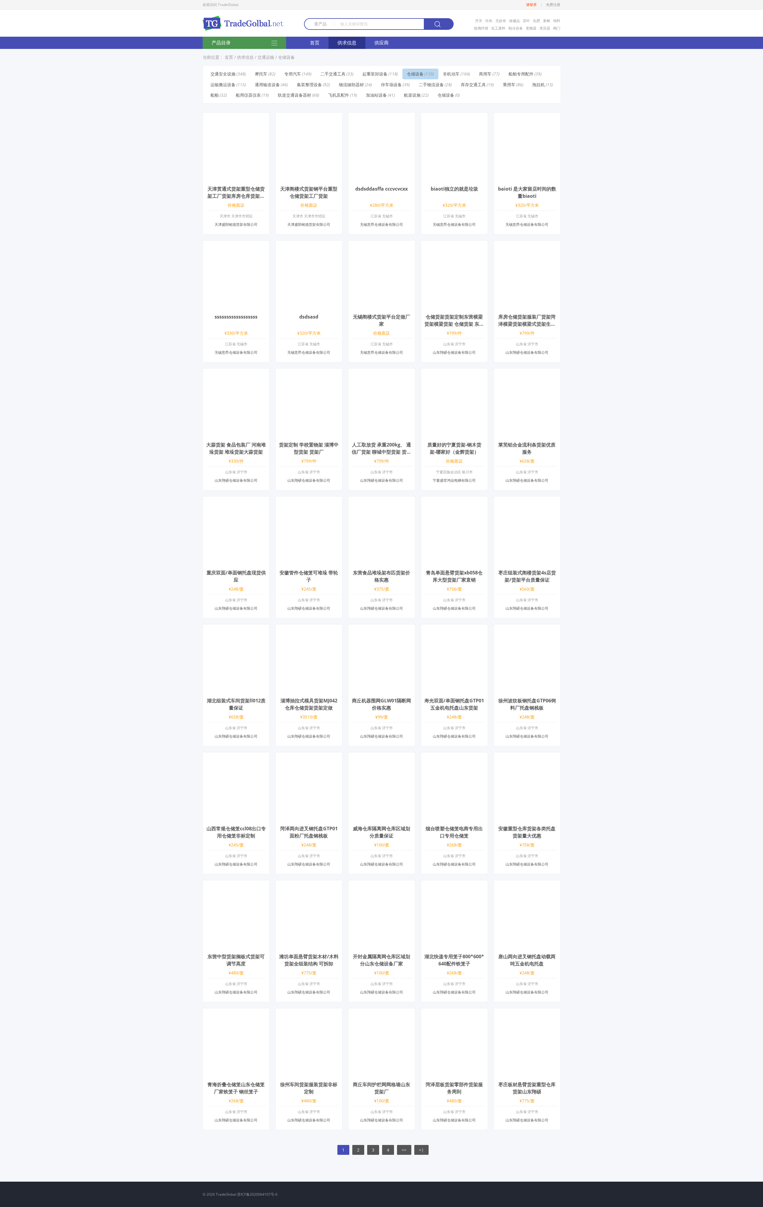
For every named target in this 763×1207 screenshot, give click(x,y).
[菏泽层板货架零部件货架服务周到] (454, 1073)
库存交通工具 (473, 84)
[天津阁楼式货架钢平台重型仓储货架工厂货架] (309, 177)
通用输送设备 (267, 84)
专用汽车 (292, 74)
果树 (546, 20)
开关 (478, 20)
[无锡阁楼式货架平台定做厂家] (381, 305)
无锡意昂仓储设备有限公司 (381, 224)
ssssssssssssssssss (236, 316)
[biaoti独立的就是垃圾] (454, 177)
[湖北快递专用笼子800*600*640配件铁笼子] (454, 945)
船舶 (214, 95)
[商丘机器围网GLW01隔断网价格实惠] (381, 689)
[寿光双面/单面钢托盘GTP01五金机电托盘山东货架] (454, 689)
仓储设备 (286, 57)
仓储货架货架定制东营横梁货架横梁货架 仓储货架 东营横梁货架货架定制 (454, 323)
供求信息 (346, 42)
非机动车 (451, 74)
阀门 (556, 28)
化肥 (536, 20)
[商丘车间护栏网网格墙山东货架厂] (381, 1073)
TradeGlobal (226, 1194)
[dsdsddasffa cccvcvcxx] (381, 177)
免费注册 (553, 5)
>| (421, 1150)
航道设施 (412, 95)
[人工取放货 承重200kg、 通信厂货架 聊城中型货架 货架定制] (381, 433)
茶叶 (526, 20)
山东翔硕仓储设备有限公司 (454, 352)
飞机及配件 (338, 95)
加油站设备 (376, 95)
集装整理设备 (309, 84)
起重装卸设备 (374, 74)
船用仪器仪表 (248, 95)
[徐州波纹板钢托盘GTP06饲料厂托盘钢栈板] (527, 689)
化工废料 (498, 28)
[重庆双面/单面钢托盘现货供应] (236, 561)
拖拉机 (538, 84)
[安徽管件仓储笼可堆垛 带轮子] (309, 561)
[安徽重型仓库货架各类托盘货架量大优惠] (527, 817)
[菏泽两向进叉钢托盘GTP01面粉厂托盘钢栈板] (309, 817)
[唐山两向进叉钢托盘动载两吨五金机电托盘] (527, 945)
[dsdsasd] (309, 305)
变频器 (531, 28)
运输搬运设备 (222, 84)
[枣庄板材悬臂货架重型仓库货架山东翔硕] (527, 1073)
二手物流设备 (431, 84)
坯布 (488, 20)
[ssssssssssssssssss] (236, 305)
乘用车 (509, 84)
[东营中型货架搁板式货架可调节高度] (236, 945)
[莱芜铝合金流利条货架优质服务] (527, 433)
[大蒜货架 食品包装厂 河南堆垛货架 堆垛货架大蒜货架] (236, 433)
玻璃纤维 (481, 28)
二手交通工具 (332, 74)
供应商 (381, 42)
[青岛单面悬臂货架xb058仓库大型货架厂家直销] (454, 561)
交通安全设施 (222, 74)
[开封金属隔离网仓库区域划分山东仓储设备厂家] (381, 945)
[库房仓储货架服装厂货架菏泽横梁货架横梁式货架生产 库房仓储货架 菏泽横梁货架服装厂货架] (527, 305)
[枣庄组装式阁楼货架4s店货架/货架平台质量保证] (527, 561)
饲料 (556, 20)
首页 (315, 42)
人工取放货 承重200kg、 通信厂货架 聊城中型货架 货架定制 (381, 451)
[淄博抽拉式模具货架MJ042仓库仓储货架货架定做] (309, 689)
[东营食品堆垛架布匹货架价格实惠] (381, 561)
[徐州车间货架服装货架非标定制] (309, 1073)
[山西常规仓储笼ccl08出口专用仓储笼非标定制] (236, 817)
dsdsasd (308, 316)
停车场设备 (391, 84)
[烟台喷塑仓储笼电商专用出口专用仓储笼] (454, 817)
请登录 (531, 5)
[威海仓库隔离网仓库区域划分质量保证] (381, 817)
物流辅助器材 (351, 84)
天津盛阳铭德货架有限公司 (236, 224)
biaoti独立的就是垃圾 (454, 189)
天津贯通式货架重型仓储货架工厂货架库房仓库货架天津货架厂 (236, 196)
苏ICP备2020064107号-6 (257, 1194)
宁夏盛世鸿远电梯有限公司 (454, 480)
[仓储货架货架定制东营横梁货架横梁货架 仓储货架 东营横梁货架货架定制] (454, 305)
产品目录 (221, 42)
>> (404, 1150)
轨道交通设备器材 (294, 95)
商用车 (485, 74)
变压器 (544, 28)
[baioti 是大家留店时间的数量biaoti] (527, 177)
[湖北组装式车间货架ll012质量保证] (236, 689)
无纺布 (500, 20)
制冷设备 (515, 28)
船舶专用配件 (521, 74)
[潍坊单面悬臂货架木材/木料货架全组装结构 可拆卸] (309, 945)
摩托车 (261, 74)
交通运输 (266, 57)
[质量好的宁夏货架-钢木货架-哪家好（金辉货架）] (454, 433)
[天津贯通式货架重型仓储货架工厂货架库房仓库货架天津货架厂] (236, 177)
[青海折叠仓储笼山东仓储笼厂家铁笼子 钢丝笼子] (236, 1073)
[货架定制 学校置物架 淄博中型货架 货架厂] (309, 433)
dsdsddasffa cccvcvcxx (381, 189)
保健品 (514, 20)
